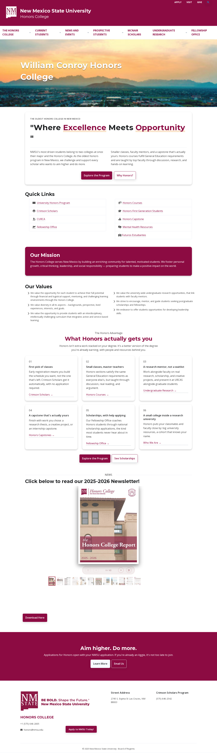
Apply (177, 2)
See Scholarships (124, 458)
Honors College (34, 16)
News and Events (72, 32)
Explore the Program (96, 175)
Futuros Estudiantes (134, 235)
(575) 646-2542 (164, 698)
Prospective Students (101, 32)
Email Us (119, 663)
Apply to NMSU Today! (81, 729)
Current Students (41, 32)
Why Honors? (125, 175)
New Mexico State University (55, 11)
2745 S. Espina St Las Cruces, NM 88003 (128, 700)
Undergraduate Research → (159, 390)
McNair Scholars (134, 32)
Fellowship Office (199, 32)
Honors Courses (132, 203)
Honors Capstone (133, 219)
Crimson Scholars (47, 211)
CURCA (41, 219)
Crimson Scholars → (41, 394)
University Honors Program (53, 203)
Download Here (34, 617)
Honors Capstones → (41, 435)
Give (199, 2)
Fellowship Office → (97, 443)
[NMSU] (11, 12)
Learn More (100, 663)
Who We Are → (152, 442)
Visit (189, 2)
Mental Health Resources (138, 227)
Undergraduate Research (164, 32)
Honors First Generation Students (143, 211)
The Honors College (10, 32)
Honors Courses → (97, 394)
